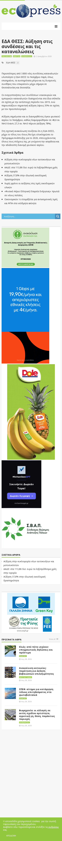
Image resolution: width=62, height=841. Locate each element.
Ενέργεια (16, 56)
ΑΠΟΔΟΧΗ (11, 835)
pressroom (6, 56)
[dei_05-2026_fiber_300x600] (25, 315)
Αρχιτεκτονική (25, 677)
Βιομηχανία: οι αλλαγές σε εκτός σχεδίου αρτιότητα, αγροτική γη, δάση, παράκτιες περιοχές (37, 714)
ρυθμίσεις (53, 827)
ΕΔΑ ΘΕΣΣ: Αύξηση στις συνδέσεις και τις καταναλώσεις (27, 46)
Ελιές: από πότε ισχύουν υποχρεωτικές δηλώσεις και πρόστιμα (36, 649)
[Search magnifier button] (57, 216)
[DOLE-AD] (31, 411)
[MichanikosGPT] (21, 484)
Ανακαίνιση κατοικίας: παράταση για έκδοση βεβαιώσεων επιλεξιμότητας (36, 670)
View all (52, 639)
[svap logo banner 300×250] (25, 528)
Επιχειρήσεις (27, 56)
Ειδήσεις (22, 656)
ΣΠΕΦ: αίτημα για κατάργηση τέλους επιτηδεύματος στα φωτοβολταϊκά (36, 692)
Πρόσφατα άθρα (11, 639)
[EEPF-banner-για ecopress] (31, 612)
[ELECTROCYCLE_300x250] (25, 247)
